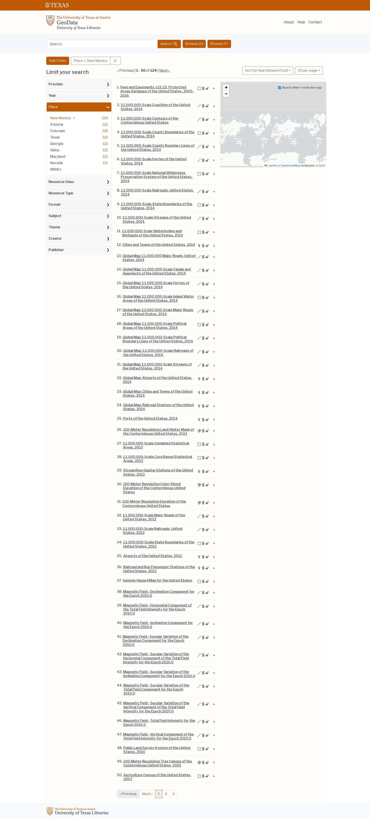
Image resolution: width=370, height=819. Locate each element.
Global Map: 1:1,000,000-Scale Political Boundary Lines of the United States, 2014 (158, 339)
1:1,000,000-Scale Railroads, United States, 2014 (157, 192)
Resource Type (61, 193)
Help (301, 22)
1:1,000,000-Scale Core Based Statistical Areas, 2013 (157, 459)
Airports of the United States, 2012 (152, 556)
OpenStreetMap (290, 165)
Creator (55, 238)
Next (147, 794)
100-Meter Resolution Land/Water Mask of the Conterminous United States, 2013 (158, 432)
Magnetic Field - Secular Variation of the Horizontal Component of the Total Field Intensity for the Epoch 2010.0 (156, 658)
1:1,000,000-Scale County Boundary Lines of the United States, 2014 (157, 148)
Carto (321, 165)
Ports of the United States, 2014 (150, 418)
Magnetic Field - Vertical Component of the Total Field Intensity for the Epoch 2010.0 (158, 736)
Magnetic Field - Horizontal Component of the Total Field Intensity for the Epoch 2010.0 (157, 609)
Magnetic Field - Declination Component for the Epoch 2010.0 (158, 594)
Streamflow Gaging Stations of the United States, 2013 (158, 472)
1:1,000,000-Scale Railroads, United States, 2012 (152, 531)
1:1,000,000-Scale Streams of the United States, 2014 (157, 220)
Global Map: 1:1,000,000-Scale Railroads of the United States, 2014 (158, 353)
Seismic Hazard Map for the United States (157, 580)
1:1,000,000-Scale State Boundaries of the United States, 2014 (156, 206)
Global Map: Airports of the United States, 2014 (157, 380)
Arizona (56, 124)
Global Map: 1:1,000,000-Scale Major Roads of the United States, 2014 (157, 312)
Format (55, 204)
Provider (56, 84)
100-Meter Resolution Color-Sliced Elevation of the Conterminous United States (154, 488)
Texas (55, 137)
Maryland (57, 157)
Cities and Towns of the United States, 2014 (158, 245)
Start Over (57, 61)
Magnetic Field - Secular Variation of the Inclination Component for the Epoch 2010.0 (159, 674)
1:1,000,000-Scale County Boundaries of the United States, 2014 (157, 134)
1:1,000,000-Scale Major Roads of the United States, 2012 (154, 517)
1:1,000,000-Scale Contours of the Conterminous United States (149, 120)
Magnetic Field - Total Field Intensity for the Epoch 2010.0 (159, 723)
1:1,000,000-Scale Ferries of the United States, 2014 (153, 161)
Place (53, 107)
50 (308, 70)
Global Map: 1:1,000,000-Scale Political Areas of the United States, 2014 (154, 326)
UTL (78, 812)
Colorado (57, 131)
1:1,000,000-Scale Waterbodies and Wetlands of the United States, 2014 (152, 233)
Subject (55, 216)
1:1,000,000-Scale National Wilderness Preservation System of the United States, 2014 (156, 177)
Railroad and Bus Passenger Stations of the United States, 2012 (159, 569)
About (289, 22)
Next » (164, 70)
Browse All (194, 44)
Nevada (56, 163)
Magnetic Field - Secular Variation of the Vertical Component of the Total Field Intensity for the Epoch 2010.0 (156, 707)
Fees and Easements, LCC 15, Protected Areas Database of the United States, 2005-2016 (157, 91)
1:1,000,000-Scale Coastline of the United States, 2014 (155, 107)
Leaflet (271, 165)
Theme (54, 227)
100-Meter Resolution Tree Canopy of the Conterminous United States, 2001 (157, 763)
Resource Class (61, 182)
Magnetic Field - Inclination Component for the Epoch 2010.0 (158, 625)
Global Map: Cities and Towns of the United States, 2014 (157, 393)
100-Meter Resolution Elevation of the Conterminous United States (154, 503)
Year (52, 96)
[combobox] (102, 44)
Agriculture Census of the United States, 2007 (157, 777)
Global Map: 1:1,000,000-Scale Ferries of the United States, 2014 (156, 285)
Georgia (56, 144)
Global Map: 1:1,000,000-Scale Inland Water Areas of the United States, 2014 (158, 298)
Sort (266, 70)
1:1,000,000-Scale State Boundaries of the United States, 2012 (158, 544)
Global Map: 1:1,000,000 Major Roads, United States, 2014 (158, 258)
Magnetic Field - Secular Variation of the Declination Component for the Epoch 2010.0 (156, 641)
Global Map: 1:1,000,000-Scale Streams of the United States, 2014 (157, 366)
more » (55, 169)
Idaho (54, 150)
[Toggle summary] (214, 89)
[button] (226, 87)
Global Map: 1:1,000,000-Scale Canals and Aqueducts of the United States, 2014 (157, 271)
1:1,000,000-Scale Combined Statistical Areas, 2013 (156, 445)
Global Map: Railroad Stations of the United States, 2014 (158, 407)
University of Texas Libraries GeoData (78, 24)
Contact (315, 22)
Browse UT (219, 44)
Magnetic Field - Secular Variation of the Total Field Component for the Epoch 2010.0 (156, 689)
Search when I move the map (301, 87)
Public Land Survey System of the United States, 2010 (156, 750)
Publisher (56, 250)
